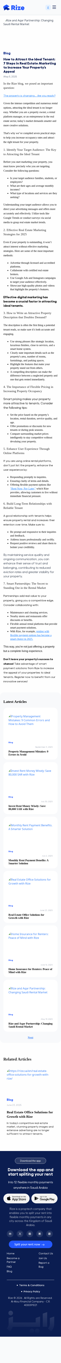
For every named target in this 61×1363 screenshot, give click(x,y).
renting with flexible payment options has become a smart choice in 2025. (31, 635)
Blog (9, 1268)
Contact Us (46, 1250)
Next (30, 1037)
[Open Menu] (54, 7)
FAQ (9, 1263)
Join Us (43, 1255)
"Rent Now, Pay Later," (23, 488)
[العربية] (48, 7)
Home (10, 1250)
